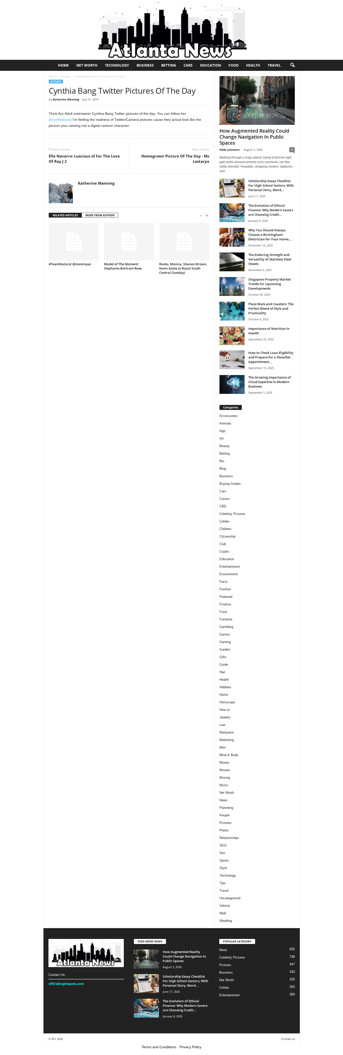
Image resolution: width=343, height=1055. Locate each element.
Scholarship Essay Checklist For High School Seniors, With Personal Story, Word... (271, 185)
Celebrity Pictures (232, 514)
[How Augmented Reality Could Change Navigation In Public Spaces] (257, 100)
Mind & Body (228, 755)
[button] (292, 65)
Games (224, 634)
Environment (228, 574)
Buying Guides (230, 484)
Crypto (224, 551)
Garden (224, 649)
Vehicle (224, 906)
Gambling (226, 627)
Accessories (228, 416)
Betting (168, 65)
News (223, 800)
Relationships (229, 838)
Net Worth (86, 65)
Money (224, 762)
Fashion (225, 589)
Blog (222, 468)
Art (221, 438)
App (222, 431)
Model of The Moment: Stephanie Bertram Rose (123, 266)
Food (233, 65)
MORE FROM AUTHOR (100, 215)
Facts (223, 582)
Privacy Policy (190, 1047)
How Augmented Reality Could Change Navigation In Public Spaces (254, 137)
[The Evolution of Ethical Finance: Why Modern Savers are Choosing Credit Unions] (232, 212)
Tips (222, 883)
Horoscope (227, 702)
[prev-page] (200, 215)
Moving (224, 777)
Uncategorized (229, 898)
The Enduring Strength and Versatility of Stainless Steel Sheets (269, 259)
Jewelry (225, 717)
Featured (225, 597)
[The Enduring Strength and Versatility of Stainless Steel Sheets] (232, 261)
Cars (188, 65)
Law (222, 725)
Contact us (288, 1039)
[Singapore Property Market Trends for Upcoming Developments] (232, 286)
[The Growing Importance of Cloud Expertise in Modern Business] (232, 384)
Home (63, 65)
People (224, 815)
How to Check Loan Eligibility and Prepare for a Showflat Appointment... (270, 357)
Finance (225, 604)
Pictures (65, 76)
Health (253, 65)
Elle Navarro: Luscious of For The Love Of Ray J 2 (84, 158)
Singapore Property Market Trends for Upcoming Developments (269, 284)
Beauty (224, 446)
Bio (221, 461)
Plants (224, 830)
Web (222, 913)
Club (222, 544)
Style (223, 868)
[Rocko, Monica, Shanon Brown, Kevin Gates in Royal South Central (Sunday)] (184, 241)
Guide (223, 664)
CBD (222, 506)
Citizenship (227, 536)
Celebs (224, 521)
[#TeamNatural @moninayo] (74, 241)
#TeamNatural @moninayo (70, 264)
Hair (222, 672)
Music (223, 785)
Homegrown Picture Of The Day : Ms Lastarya (175, 158)
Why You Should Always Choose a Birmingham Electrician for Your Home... (270, 234)
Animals (225, 423)
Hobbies (225, 687)
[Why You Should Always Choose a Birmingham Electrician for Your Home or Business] (232, 237)
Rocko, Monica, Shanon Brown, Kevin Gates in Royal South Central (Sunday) (183, 268)
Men (222, 747)
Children (225, 529)
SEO (222, 845)
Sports (224, 860)
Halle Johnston (229, 149)
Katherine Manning (66, 99)
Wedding (225, 921)
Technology (117, 65)
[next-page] (206, 215)
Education (210, 65)
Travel (274, 65)
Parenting (226, 808)
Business (145, 65)
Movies (224, 770)
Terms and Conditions (159, 1047)
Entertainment (229, 566)
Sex (222, 853)
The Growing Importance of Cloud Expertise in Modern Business (269, 382)
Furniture (225, 619)
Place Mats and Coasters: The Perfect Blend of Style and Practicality (271, 308)
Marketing (226, 740)
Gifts (222, 657)
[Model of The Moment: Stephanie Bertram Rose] (129, 241)
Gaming (225, 642)
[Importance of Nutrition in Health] (232, 335)
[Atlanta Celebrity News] (171, 30)
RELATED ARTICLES (65, 215)
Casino (224, 499)
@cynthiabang (60, 120)
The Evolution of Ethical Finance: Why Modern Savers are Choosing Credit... (270, 210)
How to (224, 710)
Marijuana (226, 732)
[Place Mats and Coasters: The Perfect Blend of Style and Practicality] (232, 311)
